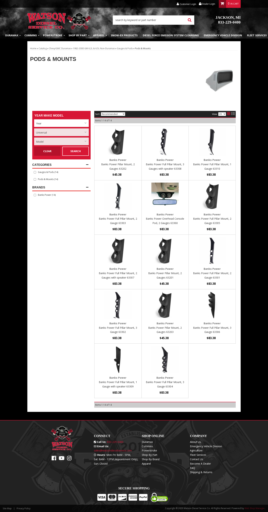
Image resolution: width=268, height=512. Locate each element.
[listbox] (61, 123)
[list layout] (233, 114)
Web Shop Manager (254, 508)
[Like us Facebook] (54, 459)
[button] (153, 20)
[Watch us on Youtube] (62, 459)
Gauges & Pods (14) (48, 172)
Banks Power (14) (47, 194)
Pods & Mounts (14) (48, 179)
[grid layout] (228, 114)
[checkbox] (35, 195)
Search (75, 151)
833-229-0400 (228, 19)
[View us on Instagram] (69, 459)
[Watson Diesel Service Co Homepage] (59, 20)
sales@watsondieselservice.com (113, 450)
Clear (47, 151)
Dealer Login (208, 3)
